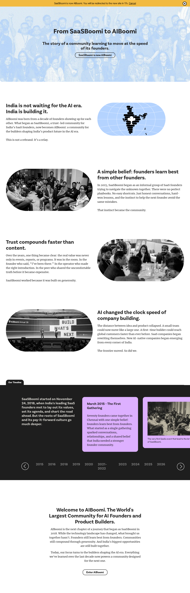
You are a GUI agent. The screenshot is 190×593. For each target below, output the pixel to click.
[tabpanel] (49, 411)
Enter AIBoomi (95, 572)
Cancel (132, 3)
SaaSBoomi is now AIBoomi (95, 55)
